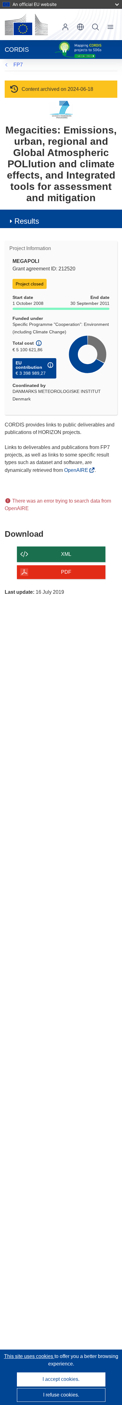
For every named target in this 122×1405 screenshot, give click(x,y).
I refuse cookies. (61, 1394)
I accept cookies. (61, 1379)
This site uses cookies (29, 1356)
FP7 (18, 64)
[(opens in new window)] (26, 24)
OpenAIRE (76, 470)
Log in (65, 27)
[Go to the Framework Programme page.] (61, 109)
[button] (80, 27)
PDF (66, 572)
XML (66, 554)
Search (95, 27)
